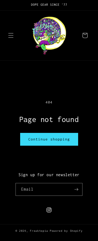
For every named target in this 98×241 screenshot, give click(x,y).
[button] (11, 35)
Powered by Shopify (66, 230)
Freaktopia (39, 230)
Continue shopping (49, 139)
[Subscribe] (76, 189)
